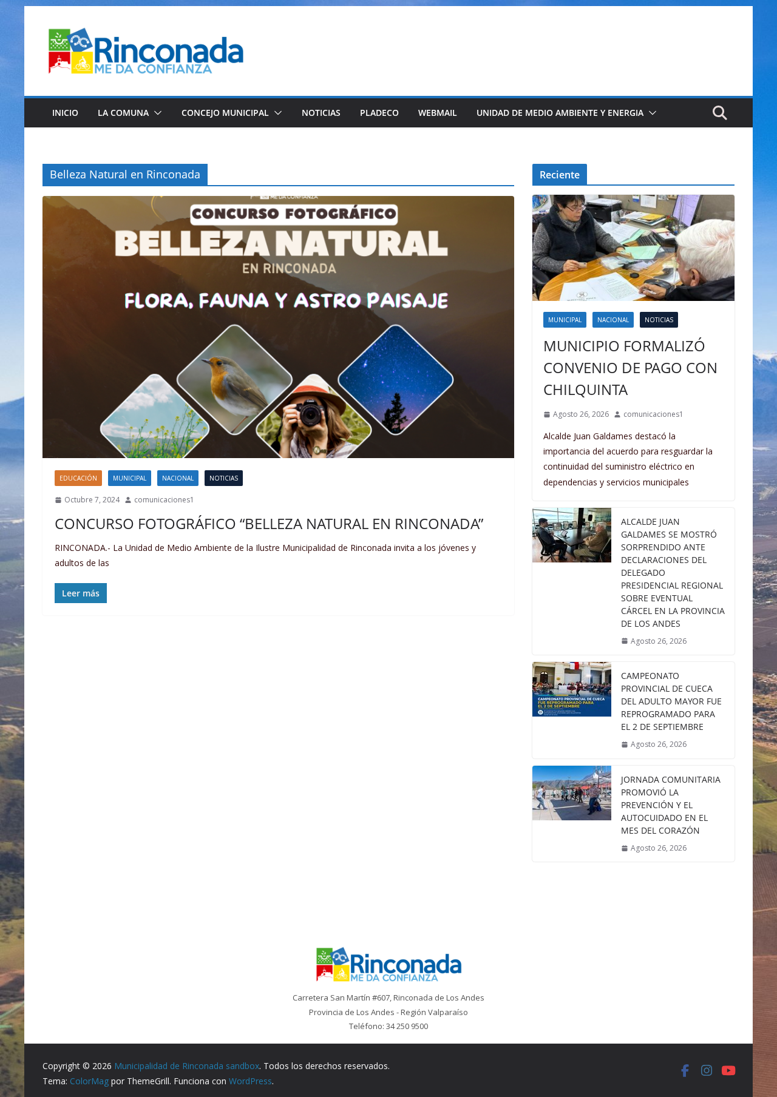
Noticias (321, 112)
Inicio (65, 112)
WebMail (437, 112)
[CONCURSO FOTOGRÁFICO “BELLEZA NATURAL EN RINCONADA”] (278, 327)
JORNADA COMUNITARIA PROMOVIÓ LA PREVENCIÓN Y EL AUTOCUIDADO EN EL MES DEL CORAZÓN (671, 805)
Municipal (129, 478)
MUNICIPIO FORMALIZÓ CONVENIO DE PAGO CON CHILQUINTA (630, 367)
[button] (155, 112)
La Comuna (123, 112)
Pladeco (379, 112)
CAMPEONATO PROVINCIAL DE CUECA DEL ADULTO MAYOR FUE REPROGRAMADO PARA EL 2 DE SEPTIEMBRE (671, 701)
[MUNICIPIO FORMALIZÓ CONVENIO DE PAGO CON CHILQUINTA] (633, 248)
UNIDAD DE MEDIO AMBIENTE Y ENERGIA (560, 112)
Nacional (178, 478)
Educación (78, 478)
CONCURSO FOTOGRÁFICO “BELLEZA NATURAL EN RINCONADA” (269, 523)
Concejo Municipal (225, 112)
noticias (223, 478)
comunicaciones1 (164, 499)
